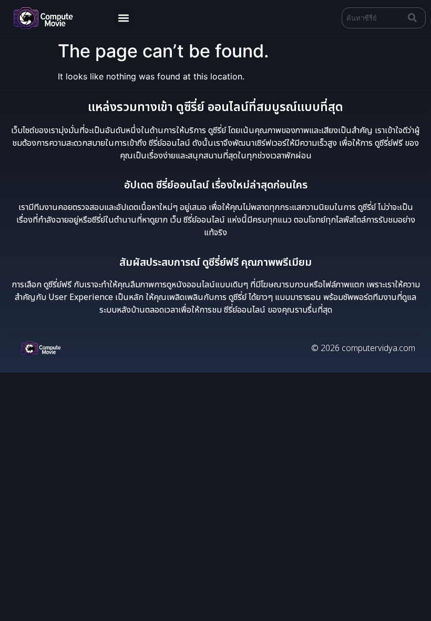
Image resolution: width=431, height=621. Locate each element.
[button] (123, 17)
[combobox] (373, 17)
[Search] (415, 17)
